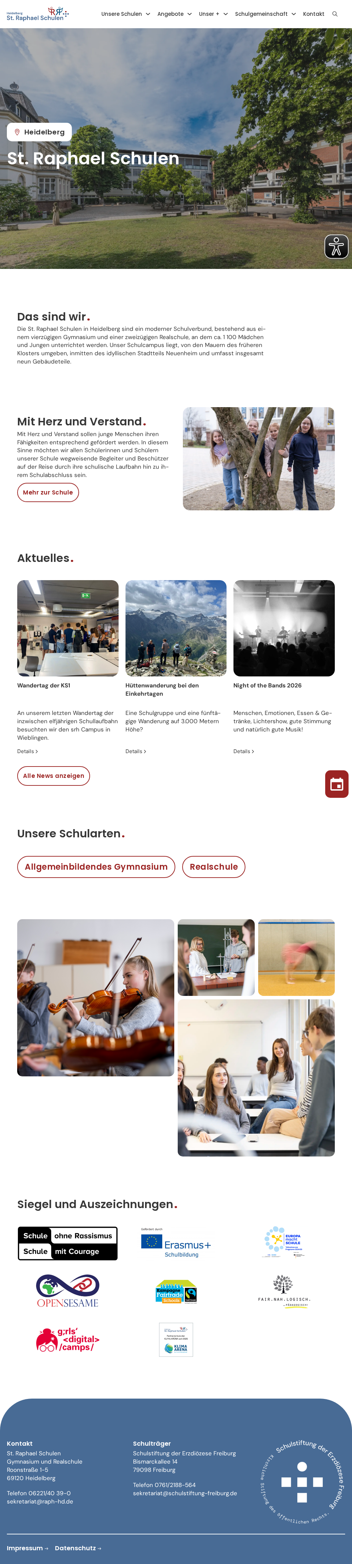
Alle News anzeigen (53, 776)
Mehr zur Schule (48, 492)
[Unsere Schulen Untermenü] (148, 14)
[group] (68, 668)
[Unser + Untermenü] (225, 14)
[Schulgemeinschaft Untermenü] (293, 14)
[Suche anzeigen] (334, 14)
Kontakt (313, 14)
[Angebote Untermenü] (189, 14)
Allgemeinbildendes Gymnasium (96, 866)
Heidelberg (44, 132)
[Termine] (337, 782)
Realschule (214, 866)
